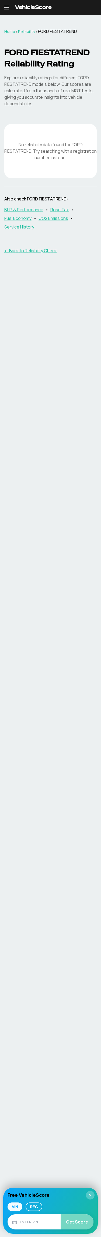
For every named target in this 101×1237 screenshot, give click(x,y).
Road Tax (59, 210)
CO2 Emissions (53, 218)
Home (9, 31)
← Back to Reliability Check (30, 251)
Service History (19, 227)
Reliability (26, 31)
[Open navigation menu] (6, 7)
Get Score (77, 1222)
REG (34, 1207)
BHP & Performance (23, 210)
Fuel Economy (18, 218)
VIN (15, 1207)
